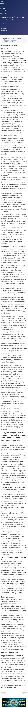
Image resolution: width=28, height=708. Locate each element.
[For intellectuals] (14, 702)
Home (1, 1)
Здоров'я (3, 28)
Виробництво (5, 26)
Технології (4, 30)
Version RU (3, 11)
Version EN (3, 13)
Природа (3, 23)
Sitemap (2, 8)
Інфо (2, 33)
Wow (1, 6)
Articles (2, 3)
